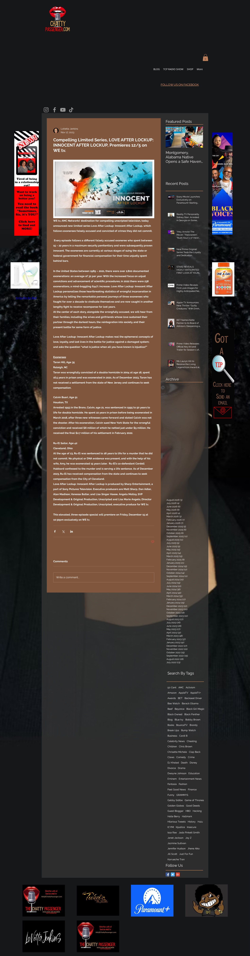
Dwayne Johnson (177, 773)
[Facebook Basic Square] (168, 874)
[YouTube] (63, 109)
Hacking (197, 811)
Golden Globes (176, 805)
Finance (192, 789)
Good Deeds (193, 805)
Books (171, 725)
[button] (205, 57)
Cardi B (183, 735)
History (192, 821)
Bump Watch (188, 730)
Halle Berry (174, 816)
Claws (171, 757)
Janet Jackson (175, 837)
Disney (193, 762)
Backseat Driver (193, 698)
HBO (188, 811)
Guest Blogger (176, 811)
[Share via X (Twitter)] (63, 531)
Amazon (172, 692)
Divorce (172, 768)
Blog (170, 719)
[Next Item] (197, 137)
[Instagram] (46, 109)
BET (180, 698)
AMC (181, 687)
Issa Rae (172, 832)
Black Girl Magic (195, 709)
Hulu (200, 821)
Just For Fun (186, 854)
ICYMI (171, 827)
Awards (172, 698)
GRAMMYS (182, 795)
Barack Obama (190, 703)
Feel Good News (177, 789)
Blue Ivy (179, 719)
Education (194, 773)
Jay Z (188, 837)
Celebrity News (176, 741)
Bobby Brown (192, 719)
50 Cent (172, 687)
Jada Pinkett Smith (189, 832)
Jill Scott (172, 854)
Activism (190, 687)
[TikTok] (71, 109)
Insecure (191, 827)
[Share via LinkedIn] (71, 531)
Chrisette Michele (177, 752)
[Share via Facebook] (54, 531)
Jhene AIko (193, 848)
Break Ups (173, 730)
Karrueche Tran (176, 859)
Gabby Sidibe (175, 800)
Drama (181, 768)
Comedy (181, 757)
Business (172, 735)
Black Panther (192, 714)
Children (172, 746)
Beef (170, 709)
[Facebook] (54, 109)
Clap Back (194, 752)
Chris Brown (185, 746)
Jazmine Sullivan (177, 843)
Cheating (192, 741)
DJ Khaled (173, 762)
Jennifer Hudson (177, 848)
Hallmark (187, 816)
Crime (191, 757)
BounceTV (182, 725)
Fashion (183, 784)
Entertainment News (190, 778)
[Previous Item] (171, 137)
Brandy (194, 725)
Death (184, 762)
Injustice (180, 827)
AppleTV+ (195, 692)
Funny (171, 795)
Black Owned (175, 714)
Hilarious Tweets (177, 821)
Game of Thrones (194, 800)
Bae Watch (174, 703)
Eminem (172, 778)
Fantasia (172, 784)
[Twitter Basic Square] (173, 874)
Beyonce (179, 709)
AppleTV (183, 692)
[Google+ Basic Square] (178, 874)
